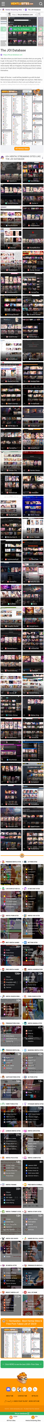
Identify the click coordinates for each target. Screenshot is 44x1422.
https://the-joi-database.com (12, 55)
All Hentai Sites (22, 148)
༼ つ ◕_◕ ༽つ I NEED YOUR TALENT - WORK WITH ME (22, 1401)
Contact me (22, 1396)
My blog (29, 1389)
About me (9, 1396)
